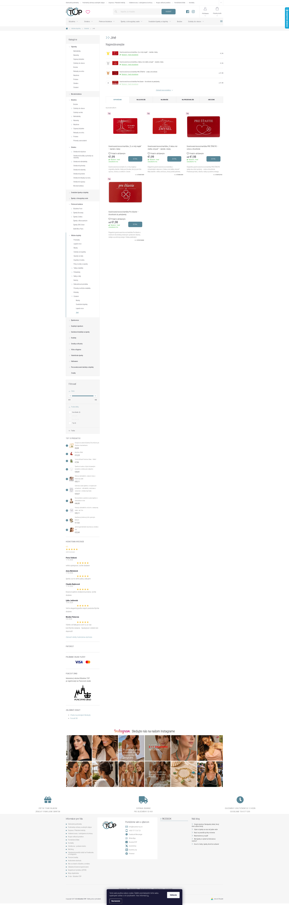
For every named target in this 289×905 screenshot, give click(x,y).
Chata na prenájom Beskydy (80, 715)
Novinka (75, 419)
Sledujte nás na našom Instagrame (153, 731)
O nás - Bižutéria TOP (74, 876)
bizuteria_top (133, 850)
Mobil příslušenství (145, 889)
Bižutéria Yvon (77, 209)
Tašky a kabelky (78, 268)
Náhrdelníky (77, 51)
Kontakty (191, 2)
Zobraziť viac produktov (163, 90)
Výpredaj (74, 47)
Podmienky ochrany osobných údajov (94, 2)
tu (148, 896)
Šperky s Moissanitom (80, 221)
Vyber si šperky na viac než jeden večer (206, 829)
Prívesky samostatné (80, 141)
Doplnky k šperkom (77, 326)
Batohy (76, 280)
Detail (135, 159)
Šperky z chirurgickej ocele (79, 198)
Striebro (75, 83)
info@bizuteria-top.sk (135, 827)
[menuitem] (73, 21)
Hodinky (73, 338)
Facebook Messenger (135, 834)
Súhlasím (173, 895)
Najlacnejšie (141, 99)
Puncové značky (73, 857)
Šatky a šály (77, 276)
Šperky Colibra (77, 217)
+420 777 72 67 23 (135, 830)
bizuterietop (132, 846)
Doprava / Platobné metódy (117, 2)
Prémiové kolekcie (77, 204)
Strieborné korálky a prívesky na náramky (83, 157)
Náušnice (76, 75)
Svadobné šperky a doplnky (79, 192)
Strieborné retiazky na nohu (81, 178)
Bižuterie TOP (123, 889)
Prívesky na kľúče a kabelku (82, 288)
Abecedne (211, 99)
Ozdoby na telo (78, 112)
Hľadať (168, 11)
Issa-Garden (168, 889)
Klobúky (76, 292)
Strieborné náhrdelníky (80, 161)
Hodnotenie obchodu (74, 860)
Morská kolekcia (76, 94)
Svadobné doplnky (81, 304)
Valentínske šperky (77, 355)
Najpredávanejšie (188, 99)
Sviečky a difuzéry (77, 344)
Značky (73, 373)
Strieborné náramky (79, 170)
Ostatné (75, 87)
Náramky (76, 55)
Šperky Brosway (78, 213)
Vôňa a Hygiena (76, 349)
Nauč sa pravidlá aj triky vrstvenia (204, 833)
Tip (74, 423)
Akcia (74, 416)
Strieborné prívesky (79, 166)
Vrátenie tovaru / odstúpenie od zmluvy (140, 2)
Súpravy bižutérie (78, 59)
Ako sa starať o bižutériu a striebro (79, 864)
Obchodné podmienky (72, 2)
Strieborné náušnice (79, 152)
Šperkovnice (75, 320)
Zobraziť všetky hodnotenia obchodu (79, 637)
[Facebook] (187, 12)
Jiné (77, 312)
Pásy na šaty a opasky (81, 264)
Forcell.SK (74, 718)
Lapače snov (78, 244)
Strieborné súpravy (79, 182)
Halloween (74, 361)
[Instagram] (193, 11)
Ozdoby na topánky (80, 252)
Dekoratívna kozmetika (81, 284)
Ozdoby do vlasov (79, 63)
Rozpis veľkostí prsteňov (163, 2)
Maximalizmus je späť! (201, 836)
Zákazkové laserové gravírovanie (78, 867)
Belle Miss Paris (78, 229)
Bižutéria (74, 100)
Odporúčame (117, 99)
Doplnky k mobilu (79, 260)
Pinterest (131, 853)
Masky (76, 248)
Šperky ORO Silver (78, 225)
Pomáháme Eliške (179, 2)
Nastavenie (115, 901)
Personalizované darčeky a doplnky (82, 367)
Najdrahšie (164, 99)
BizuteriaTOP (133, 842)
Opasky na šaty (78, 256)
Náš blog (71, 849)
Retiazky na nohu (78, 71)
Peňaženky (77, 272)
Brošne (75, 67)
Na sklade (76, 412)
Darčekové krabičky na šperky (80, 332)
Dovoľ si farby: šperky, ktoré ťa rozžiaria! (206, 844)
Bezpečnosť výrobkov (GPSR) (77, 870)
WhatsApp (132, 838)
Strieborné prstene (79, 174)
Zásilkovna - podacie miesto (77, 846)
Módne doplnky (76, 235)
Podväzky (77, 240)
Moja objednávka (73, 873)
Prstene (75, 79)
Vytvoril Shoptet (218, 899)
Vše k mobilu (133, 889)
